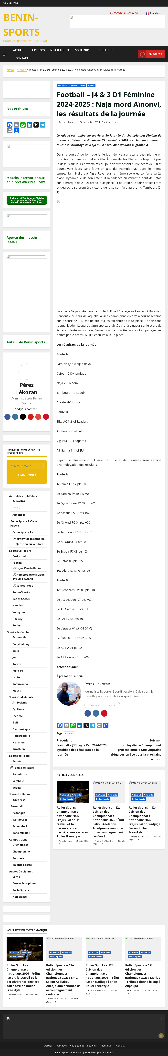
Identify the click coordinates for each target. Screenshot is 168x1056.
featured (69, 733)
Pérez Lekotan (66, 122)
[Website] (46, 417)
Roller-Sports (66, 798)
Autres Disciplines (21, 871)
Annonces (18, 515)
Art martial (19, 637)
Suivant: (136, 749)
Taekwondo (20, 684)
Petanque (18, 813)
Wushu (16, 690)
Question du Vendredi (29, 544)
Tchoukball (19, 826)
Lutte (16, 677)
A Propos (38, 50)
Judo (15, 657)
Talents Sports (22, 865)
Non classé (19, 897)
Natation (18, 742)
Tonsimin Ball (21, 833)
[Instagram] (15, 417)
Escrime (17, 716)
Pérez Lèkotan (26, 388)
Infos (82, 85)
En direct (155, 54)
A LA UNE (64, 794)
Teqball (17, 787)
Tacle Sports (20, 890)
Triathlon (18, 749)
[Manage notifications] (161, 1035)
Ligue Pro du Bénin (28, 568)
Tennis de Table (23, 767)
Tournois (18, 858)
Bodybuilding (21, 644)
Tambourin (19, 819)
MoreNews (91, 1052)
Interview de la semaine (28, 539)
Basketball (19, 556)
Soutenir (81, 50)
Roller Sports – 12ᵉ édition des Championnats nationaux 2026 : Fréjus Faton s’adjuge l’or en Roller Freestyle (144, 820)
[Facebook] (7, 417)
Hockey (17, 619)
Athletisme (19, 702)
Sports (91, 85)
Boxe (15, 651)
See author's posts (102, 705)
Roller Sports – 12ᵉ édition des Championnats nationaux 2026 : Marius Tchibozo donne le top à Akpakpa (142, 975)
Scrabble (18, 781)
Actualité (22, 69)
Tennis (16, 761)
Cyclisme (18, 709)
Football (73, 85)
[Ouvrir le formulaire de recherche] (135, 54)
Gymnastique (21, 729)
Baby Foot (18, 799)
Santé (16, 877)
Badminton (19, 774)
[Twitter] (23, 417)
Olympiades (20, 845)
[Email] (38, 417)
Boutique (105, 50)
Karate (16, 664)
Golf (15, 722)
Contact (21, 58)
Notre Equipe (60, 50)
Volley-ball (19, 612)
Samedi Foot (24, 585)
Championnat (21, 851)
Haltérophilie (21, 736)
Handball (18, 605)
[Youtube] (31, 417)
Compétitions (18, 839)
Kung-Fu (17, 670)
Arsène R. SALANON (104, 841)
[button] (5, 54)
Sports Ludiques (19, 794)
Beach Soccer (21, 599)
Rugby (16, 625)
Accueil (18, 50)
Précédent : (82, 747)
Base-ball (16, 806)
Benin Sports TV (22, 532)
